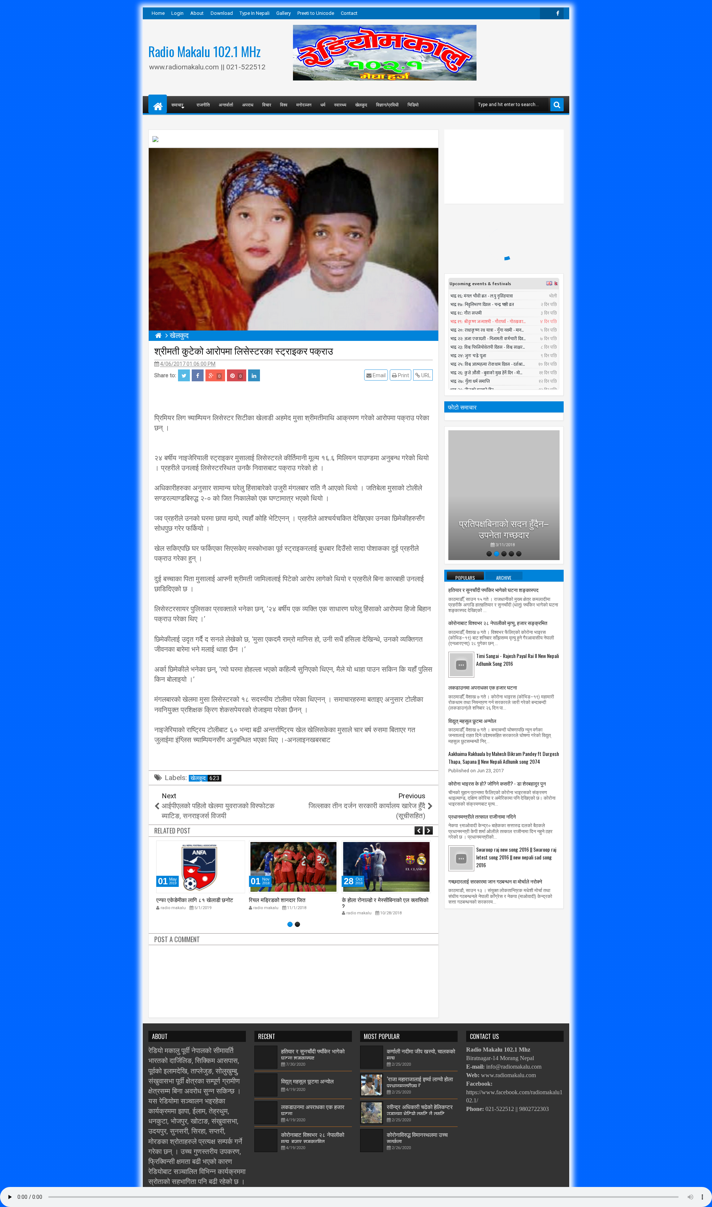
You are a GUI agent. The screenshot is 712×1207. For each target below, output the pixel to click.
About (197, 13)
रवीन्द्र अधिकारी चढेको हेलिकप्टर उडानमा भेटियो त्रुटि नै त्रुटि (420, 1109)
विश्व (283, 104)
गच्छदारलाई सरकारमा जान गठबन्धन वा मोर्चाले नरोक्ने (495, 881)
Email (379, 375)
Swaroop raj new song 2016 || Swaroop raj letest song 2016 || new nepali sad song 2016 (516, 857)
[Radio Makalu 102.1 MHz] (157, 104)
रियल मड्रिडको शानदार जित (277, 899)
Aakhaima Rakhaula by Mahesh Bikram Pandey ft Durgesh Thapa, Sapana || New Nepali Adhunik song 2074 (503, 757)
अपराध (247, 104)
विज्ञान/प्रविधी (387, 104)
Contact (349, 13)
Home (158, 13)
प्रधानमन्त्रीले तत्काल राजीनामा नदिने (482, 816)
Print (403, 375)
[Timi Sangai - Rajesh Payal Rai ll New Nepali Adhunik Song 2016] (461, 664)
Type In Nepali (255, 13)
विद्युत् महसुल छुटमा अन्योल (472, 720)
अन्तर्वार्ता (226, 104)
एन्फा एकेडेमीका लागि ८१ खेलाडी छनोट (194, 899)
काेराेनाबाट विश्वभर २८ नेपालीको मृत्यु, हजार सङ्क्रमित (497, 622)
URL (425, 375)
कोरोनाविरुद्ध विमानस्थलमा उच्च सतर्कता (417, 1137)
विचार (266, 104)
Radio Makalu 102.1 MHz (204, 51)
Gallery (283, 13)
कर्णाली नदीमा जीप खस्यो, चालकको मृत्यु (421, 1054)
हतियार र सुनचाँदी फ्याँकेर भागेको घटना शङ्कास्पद (493, 589)
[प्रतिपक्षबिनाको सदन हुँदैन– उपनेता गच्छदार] (504, 495)
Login (177, 13)
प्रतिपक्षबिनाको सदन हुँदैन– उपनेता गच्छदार (504, 526)
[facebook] (558, 13)
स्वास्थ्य (340, 104)
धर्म (322, 104)
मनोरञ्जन (304, 104)
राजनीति (203, 104)
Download (222, 13)
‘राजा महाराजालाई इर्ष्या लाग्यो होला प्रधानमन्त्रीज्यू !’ (420, 1082)
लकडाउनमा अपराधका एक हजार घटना (482, 687)
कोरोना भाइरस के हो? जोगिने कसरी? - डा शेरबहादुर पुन (497, 783)
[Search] (557, 104)
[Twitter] (546, 13)
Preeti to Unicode (315, 13)
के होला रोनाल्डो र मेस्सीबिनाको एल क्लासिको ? (385, 902)
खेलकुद (361, 104)
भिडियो (413, 104)
